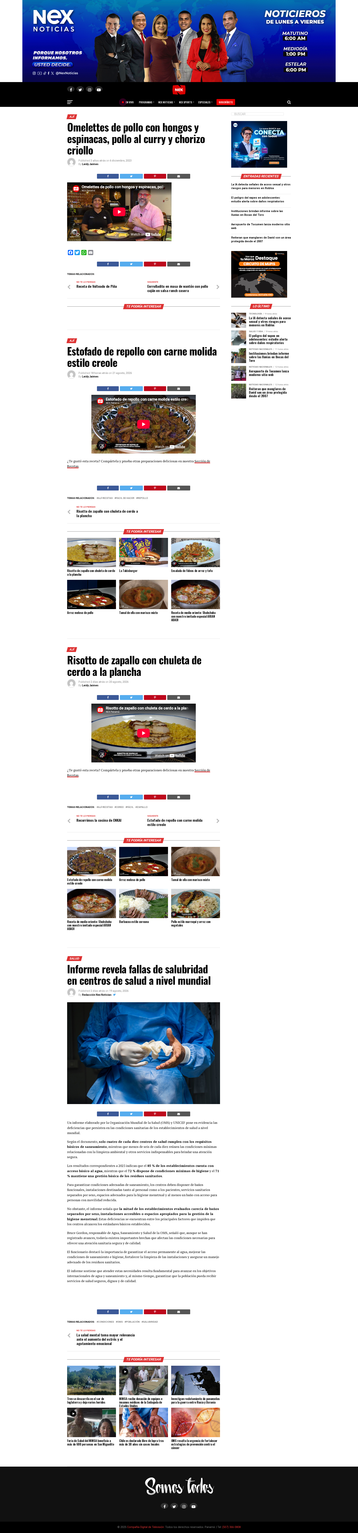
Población (133, 1322)
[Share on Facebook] (108, 176)
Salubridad (150, 1322)
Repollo (143, 498)
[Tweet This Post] (131, 176)
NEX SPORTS (185, 102)
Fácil (130, 807)
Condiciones (106, 1322)
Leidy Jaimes (90, 164)
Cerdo (120, 807)
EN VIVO (128, 102)
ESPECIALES (204, 102)
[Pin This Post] (155, 176)
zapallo (142, 807)
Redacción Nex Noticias (97, 994)
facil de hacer (125, 498)
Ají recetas (105, 498)
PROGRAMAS (145, 102)
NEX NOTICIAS (165, 102)
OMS (120, 1322)
